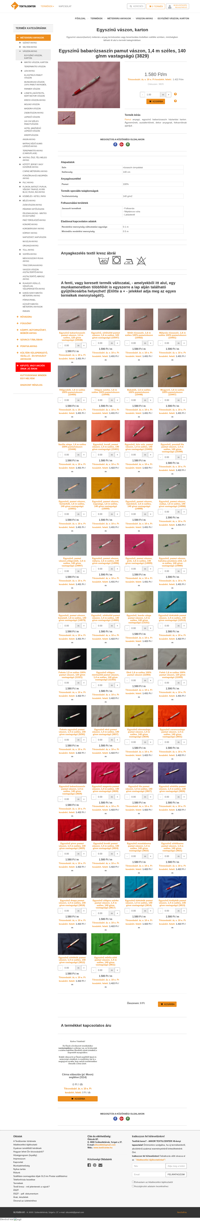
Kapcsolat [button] (65, 6)
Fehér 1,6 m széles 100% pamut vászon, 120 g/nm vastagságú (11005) (172, 674)
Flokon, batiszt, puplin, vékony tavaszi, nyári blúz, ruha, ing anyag (35, 189)
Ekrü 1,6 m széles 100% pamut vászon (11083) (139, 673)
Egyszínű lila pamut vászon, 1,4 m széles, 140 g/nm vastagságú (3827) (138, 788)
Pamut (128, 119)
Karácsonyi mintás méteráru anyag (32, 294)
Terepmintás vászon (35, 66)
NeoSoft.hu (182, 1212)
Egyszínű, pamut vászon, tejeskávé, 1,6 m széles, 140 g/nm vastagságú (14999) (139, 505)
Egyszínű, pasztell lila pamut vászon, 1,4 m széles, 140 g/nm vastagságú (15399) (172, 448)
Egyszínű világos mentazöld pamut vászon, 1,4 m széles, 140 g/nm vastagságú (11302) (105, 676)
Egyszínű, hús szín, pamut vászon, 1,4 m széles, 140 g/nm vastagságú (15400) (139, 446)
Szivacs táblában (31, 339)
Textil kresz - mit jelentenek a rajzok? (31, 1186)
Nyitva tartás (19, 1169)
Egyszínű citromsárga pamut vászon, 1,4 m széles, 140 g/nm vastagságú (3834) (138, 733)
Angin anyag (29, 139)
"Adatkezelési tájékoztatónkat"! (150, 1160)
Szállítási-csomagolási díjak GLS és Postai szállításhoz (40, 1176)
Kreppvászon (31, 135)
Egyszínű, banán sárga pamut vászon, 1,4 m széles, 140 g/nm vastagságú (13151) (139, 619)
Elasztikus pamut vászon (33, 76)
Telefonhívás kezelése (24, 1179)
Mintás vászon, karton (36, 62)
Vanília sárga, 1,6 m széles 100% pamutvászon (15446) (72, 446)
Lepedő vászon (32, 117)
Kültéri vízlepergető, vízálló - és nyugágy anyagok (34, 356)
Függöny (25, 323)
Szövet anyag (30, 43)
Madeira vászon (32, 109)
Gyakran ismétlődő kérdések (27, 1148)
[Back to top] (190, 1211)
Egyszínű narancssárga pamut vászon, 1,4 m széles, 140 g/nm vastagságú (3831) (172, 733)
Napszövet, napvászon (34, 237)
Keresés (137, 6)
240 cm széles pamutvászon (31, 122)
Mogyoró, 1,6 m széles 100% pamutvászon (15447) (172, 392)
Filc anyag (28, 182)
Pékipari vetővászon (33, 209)
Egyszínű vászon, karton (173, 18)
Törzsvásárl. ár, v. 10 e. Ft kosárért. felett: (150, 79)
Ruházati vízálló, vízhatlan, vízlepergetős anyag (34, 286)
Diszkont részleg (31, 385)
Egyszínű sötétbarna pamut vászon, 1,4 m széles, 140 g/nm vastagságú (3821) (172, 847)
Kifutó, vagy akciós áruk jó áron (32, 367)
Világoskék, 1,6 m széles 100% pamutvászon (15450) (72, 392)
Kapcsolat (18, 1162)
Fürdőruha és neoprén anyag (35, 177)
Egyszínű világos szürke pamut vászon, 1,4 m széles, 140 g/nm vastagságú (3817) (106, 904)
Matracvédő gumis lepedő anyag (32, 145)
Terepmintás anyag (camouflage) (33, 152)
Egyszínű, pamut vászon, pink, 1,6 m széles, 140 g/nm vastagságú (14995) (138, 560)
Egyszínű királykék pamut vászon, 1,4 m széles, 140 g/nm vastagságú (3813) (172, 903)
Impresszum (19, 1158)
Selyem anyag (30, 47)
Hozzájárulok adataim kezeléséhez (151, 1186)
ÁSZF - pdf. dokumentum (25, 1193)
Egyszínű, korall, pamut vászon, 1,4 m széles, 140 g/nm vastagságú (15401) (105, 446)
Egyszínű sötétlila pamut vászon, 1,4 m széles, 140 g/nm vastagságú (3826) (172, 788)
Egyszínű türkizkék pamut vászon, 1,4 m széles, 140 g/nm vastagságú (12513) (172, 617)
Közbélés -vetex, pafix (34, 196)
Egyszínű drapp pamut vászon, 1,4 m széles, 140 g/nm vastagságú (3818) (72, 903)
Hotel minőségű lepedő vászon (32, 129)
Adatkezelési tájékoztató (25, 1144)
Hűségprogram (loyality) (25, 1155)
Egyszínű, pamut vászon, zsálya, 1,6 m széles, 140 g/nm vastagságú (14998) (172, 503)
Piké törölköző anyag (34, 220)
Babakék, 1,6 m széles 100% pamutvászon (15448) (139, 392)
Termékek (46, 6)
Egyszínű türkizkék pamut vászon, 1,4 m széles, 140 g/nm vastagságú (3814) (139, 903)
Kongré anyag (30, 224)
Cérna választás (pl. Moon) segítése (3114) (77, 1076)
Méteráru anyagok (119, 18)
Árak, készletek (20, 1197)
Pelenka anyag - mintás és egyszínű (35, 214)
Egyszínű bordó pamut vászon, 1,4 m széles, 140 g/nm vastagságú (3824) (105, 845)
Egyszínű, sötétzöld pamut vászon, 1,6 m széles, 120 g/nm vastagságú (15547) (105, 335)
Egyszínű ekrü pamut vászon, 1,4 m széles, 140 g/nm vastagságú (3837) (105, 732)
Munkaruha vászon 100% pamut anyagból (35, 83)
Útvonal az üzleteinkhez (25, 1200)
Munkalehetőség (21, 1165)
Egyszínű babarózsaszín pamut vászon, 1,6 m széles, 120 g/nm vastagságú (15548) (72, 336)
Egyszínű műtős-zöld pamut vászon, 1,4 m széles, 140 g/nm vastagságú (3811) (105, 961)
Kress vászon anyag (34, 100)
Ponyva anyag (28, 346)
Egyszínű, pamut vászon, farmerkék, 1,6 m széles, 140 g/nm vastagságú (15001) (72, 505)
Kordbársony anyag (33, 229)
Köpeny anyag (30, 233)
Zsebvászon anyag (33, 113)
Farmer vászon (32, 89)
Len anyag (29, 71)
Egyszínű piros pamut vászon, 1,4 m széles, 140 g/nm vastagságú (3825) (72, 845)
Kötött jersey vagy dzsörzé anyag (33, 165)
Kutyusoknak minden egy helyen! (33, 377)
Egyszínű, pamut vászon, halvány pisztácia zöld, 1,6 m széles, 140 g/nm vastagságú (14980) (172, 562)
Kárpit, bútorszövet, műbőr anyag (33, 331)
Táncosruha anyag (32, 265)
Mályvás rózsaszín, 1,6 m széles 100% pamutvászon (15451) (172, 335)
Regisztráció (181, 7)
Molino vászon (32, 104)
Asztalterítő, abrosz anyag (34, 277)
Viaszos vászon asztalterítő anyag (33, 271)
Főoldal (80, 18)
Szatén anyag (30, 254)
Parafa (26, 311)
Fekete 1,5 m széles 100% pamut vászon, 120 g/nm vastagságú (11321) (72, 674)
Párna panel (29, 300)
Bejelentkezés (180, 5)
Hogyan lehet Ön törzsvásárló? (28, 1151)
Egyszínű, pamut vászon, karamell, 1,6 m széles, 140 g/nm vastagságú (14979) (72, 617)
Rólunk (16, 1172)
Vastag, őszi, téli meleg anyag (35, 158)
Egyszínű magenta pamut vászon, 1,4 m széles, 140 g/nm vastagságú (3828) (105, 788)
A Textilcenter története (24, 1141)
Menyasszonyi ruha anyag (33, 259)
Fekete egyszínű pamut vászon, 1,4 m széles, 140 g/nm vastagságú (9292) (72, 732)
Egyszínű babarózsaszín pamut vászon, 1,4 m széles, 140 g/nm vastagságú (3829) (72, 790)
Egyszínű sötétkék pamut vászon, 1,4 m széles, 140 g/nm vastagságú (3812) (72, 960)
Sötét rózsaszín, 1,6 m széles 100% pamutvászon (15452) (139, 335)
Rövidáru (26, 317)
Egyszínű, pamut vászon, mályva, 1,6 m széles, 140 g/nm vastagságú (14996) (105, 560)
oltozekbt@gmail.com (105, 1145)
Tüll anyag (28, 250)
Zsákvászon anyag (32, 205)
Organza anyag (30, 246)
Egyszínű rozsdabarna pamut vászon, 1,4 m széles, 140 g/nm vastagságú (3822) (139, 847)
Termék (157, 6)
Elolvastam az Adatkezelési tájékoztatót (153, 1182)
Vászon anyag (144, 18)
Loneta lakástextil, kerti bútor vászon (34, 94)
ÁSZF (16, 1190)
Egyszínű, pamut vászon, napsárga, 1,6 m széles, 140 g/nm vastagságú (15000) (105, 505)
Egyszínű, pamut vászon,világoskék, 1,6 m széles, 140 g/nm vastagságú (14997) (72, 562)
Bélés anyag (29, 201)
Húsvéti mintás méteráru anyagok (33, 305)
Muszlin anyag (30, 241)
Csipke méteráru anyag (35, 171)
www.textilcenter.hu (103, 1147)
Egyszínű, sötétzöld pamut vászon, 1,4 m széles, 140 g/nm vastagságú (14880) (105, 617)
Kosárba (157, 101)
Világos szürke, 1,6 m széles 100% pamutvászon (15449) (106, 392)
